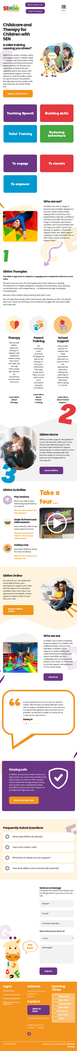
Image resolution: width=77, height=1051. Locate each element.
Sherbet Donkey (70, 1045)
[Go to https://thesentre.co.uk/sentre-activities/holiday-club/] (20, 552)
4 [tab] (30, 724)
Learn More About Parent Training (38, 398)
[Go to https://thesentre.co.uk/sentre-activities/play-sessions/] (20, 505)
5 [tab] (32, 724)
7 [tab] (36, 724)
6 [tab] (34, 724)
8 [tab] (38, 724)
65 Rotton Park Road (36, 991)
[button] (35, 5)
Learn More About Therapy (14, 400)
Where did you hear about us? (52, 931)
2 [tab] (26, 724)
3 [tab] (28, 724)
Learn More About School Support (63, 400)
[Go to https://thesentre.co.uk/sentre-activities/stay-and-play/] (20, 529)
